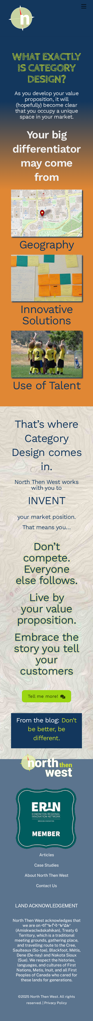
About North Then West (46, 875)
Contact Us (46, 885)
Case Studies (46, 865)
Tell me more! (43, 696)
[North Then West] (22, 30)
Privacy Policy (55, 1003)
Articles (46, 854)
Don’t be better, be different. (52, 729)
